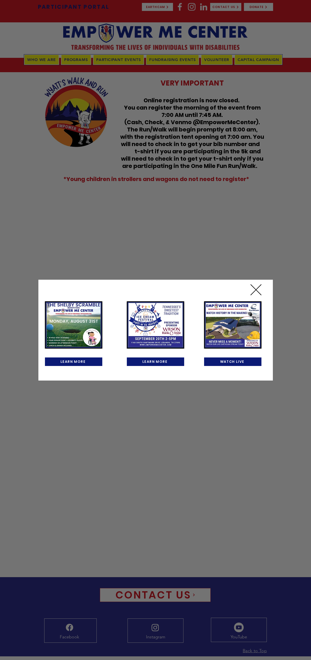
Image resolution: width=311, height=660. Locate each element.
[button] (256, 289)
